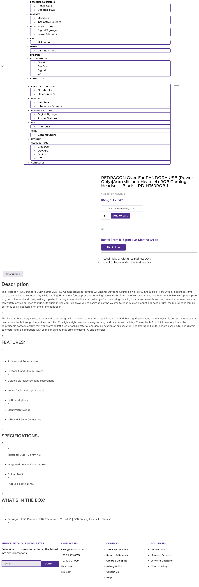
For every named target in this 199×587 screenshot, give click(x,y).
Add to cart (120, 215)
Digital (41, 70)
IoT (39, 74)
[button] (97, 82)
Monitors (43, 18)
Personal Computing (42, 2)
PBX (32, 38)
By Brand (35, 55)
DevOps (42, 66)
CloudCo (43, 62)
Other (33, 47)
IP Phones (43, 42)
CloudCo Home (39, 59)
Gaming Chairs (46, 50)
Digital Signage (47, 30)
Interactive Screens (49, 22)
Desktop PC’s (46, 9)
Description (13, 274)
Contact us (37, 78)
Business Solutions (41, 26)
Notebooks (44, 6)
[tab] (13, 274)
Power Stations (47, 34)
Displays (35, 14)
